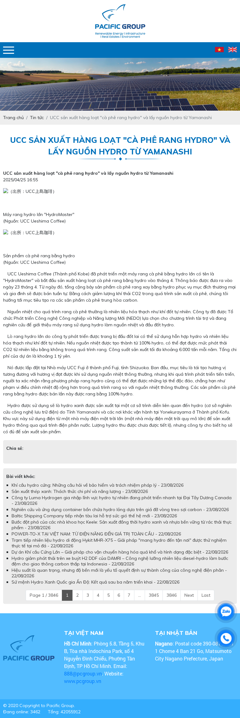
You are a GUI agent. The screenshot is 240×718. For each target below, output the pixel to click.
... (139, 595)
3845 (154, 595)
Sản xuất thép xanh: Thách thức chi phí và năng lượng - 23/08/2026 (80, 491)
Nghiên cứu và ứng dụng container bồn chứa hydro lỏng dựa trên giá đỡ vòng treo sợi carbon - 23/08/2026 (120, 509)
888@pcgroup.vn (83, 673)
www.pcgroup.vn (83, 681)
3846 (172, 595)
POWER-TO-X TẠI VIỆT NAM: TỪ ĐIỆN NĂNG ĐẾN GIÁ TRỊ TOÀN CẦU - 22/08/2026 (96, 534)
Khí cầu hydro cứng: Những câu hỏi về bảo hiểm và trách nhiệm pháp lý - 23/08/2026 (97, 485)
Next (189, 595)
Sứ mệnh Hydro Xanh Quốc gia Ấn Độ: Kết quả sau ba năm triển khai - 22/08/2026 (95, 582)
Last (206, 595)
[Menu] (8, 50)
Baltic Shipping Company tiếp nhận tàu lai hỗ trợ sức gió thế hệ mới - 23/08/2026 (94, 516)
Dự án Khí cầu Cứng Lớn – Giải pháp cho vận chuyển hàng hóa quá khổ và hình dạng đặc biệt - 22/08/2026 (120, 552)
